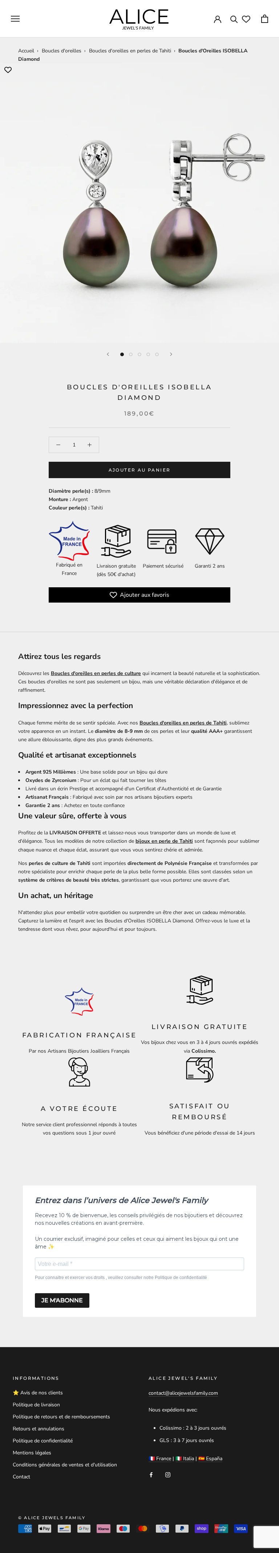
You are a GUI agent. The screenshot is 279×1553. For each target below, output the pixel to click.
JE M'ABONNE (62, 1300)
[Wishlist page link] (246, 19)
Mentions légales (32, 1452)
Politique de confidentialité (43, 1440)
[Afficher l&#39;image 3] (139, 354)
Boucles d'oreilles (61, 50)
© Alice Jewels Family (51, 1517)
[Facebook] (151, 1474)
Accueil (26, 50)
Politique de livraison (36, 1404)
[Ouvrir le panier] (264, 19)
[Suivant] (171, 354)
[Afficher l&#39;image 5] (157, 354)
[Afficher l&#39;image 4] (148, 354)
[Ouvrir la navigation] (15, 19)
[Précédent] (108, 354)
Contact (21, 1476)
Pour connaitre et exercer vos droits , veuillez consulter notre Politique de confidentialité (121, 1277)
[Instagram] (167, 1474)
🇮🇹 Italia (184, 1458)
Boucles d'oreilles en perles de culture (96, 673)
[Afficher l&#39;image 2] (131, 354)
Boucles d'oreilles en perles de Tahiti (130, 50)
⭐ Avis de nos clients (38, 1392)
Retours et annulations (38, 1428)
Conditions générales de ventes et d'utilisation (65, 1464)
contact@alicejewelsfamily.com (183, 1393)
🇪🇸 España (210, 1458)
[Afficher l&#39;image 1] (122, 354)
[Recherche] (234, 19)
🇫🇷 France (160, 1458)
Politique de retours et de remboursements (61, 1416)
